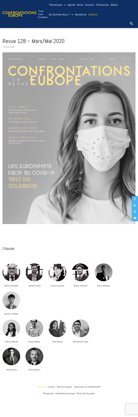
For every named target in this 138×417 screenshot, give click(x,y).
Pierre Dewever (103, 285)
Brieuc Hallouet (80, 285)
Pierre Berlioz (34, 369)
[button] (131, 23)
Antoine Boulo (34, 341)
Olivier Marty (11, 369)
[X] (135, 212)
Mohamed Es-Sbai (80, 341)
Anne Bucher (57, 341)
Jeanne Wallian (11, 341)
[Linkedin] (135, 205)
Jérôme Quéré (34, 285)
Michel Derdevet (11, 285)
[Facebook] (135, 199)
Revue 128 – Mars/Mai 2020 (34, 41)
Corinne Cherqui (57, 285)
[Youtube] (135, 218)
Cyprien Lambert (11, 314)
